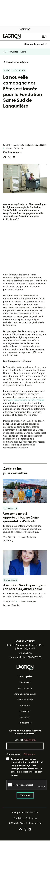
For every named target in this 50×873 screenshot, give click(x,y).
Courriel (25, 740)
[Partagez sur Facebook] (4, 157)
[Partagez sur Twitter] (9, 157)
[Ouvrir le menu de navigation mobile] (44, 36)
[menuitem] (35, 44)
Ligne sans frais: (25, 657)
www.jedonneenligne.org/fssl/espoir (25, 399)
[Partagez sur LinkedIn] (13, 157)
